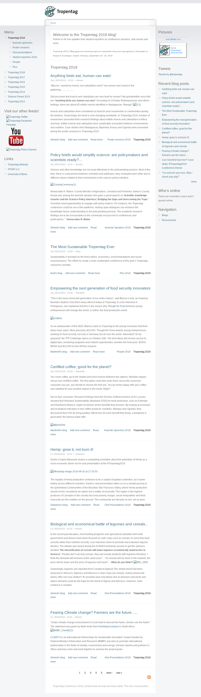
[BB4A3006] (57, 425)
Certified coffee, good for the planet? (80, 367)
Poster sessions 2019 (119, 139)
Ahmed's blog (57, 139)
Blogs (165, 215)
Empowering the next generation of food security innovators (100, 288)
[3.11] (137, 104)
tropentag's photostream (177, 51)
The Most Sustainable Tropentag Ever (82, 247)
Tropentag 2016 (16, 82)
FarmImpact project (108, 626)
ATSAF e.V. (14, 169)
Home (53, 23)
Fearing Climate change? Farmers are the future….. (93, 612)
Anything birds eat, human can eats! (80, 76)
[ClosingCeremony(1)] (63, 184)
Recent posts (169, 220)
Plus (15, 67)
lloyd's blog (56, 273)
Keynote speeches (22, 42)
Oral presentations (22, 52)
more (194, 181)
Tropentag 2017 (16, 77)
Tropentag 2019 (16, 38)
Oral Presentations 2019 (118, 505)
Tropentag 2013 (16, 101)
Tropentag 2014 (16, 92)
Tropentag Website (18, 164)
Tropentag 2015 (16, 87)
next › (109, 672)
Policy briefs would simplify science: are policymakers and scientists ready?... (178, 102)
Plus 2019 (125, 273)
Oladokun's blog (59, 505)
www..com (173, 39)
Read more (97, 139)
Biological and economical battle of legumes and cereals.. (98, 524)
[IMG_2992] (141, 562)
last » (119, 672)
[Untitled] (56, 318)
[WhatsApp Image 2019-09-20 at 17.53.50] (74, 471)
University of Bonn (17, 174)
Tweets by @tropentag (170, 74)
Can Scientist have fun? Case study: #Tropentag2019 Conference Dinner (178, 163)
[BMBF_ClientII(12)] (61, 630)
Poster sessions (21, 47)
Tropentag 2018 (16, 72)
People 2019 (124, 351)
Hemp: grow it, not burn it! (71, 449)
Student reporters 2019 (25, 57)
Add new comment (78, 139)
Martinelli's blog (58, 351)
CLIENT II (55, 637)
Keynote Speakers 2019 (118, 227)
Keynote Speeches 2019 (117, 430)
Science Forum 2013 (19, 96)
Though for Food (116, 306)
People (16, 62)
